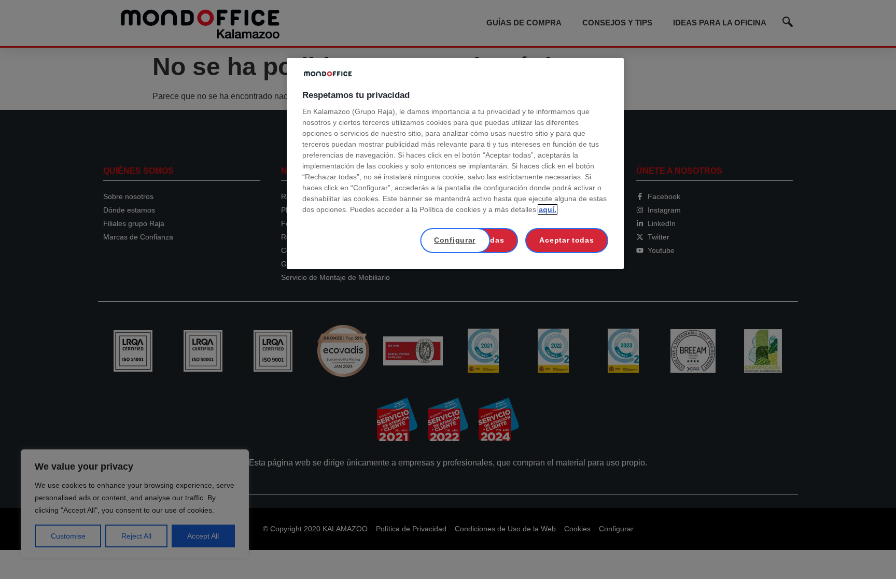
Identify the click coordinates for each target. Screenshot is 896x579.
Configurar (454, 240)
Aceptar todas (566, 240)
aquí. (547, 209)
